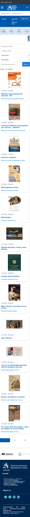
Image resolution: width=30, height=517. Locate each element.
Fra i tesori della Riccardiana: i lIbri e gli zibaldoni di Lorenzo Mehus (15, 428)
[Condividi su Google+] (29, 39)
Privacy (5, 508)
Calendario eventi (16, 13)
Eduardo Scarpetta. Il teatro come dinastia (13, 248)
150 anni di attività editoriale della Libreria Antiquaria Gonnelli (14, 366)
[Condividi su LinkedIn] (29, 40)
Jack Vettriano (6, 338)
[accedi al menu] (2, 7)
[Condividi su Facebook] (29, 36)
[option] (4, 31)
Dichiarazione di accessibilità (17, 508)
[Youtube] (14, 497)
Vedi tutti (25, 19)
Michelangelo (6, 217)
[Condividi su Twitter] (28, 38)
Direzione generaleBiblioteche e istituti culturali (14, 7)
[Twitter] (9, 497)
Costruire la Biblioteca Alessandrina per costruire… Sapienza (14, 126)
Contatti (23, 507)
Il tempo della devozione (10, 276)
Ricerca (26, 64)
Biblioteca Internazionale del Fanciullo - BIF (11, 95)
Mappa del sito (7, 510)
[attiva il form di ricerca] (27, 7)
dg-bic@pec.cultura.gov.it (13, 483)
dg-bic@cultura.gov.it (19, 481)
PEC (17, 507)
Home (8, 13)
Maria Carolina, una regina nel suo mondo (14, 307)
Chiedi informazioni (8, 507)
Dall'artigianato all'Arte (9, 187)
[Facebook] (5, 497)
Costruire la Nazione (8, 157)
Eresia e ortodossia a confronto (13, 397)
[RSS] (18, 497)
